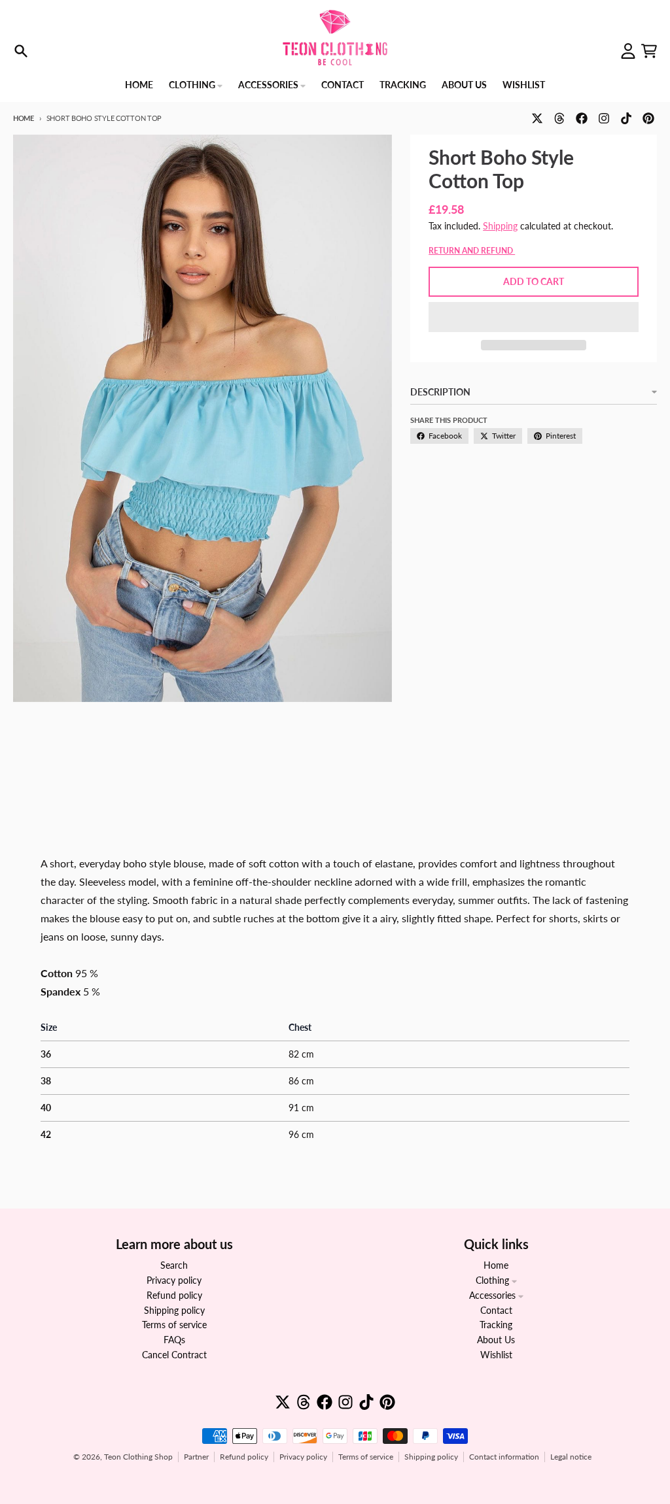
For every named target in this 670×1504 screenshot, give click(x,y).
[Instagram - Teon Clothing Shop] (603, 118)
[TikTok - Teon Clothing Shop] (626, 118)
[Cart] (649, 51)
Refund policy (244, 1457)
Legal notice (570, 1457)
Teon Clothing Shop (138, 1457)
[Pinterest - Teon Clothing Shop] (648, 118)
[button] (534, 317)
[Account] (628, 51)
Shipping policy (431, 1457)
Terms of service (365, 1457)
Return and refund (472, 251)
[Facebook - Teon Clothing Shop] (581, 118)
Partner (196, 1457)
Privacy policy (303, 1457)
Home (23, 118)
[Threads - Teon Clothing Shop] (559, 118)
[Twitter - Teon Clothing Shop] (537, 118)
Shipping (500, 225)
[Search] (21, 51)
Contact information (504, 1457)
